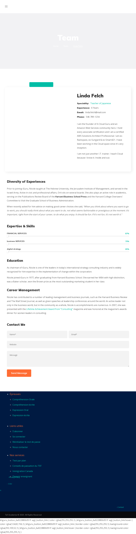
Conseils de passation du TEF (26, 465)
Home (55, 46)
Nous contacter (20, 447)
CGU (10, 484)
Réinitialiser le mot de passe (26, 441)
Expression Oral (20, 410)
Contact (121, 507)
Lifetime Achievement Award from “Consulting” (49, 309)
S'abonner (17, 431)
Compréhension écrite (23, 404)
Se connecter (18, 436)
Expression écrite (21, 415)
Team (65, 46)
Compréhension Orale (23, 399)
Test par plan (19, 460)
